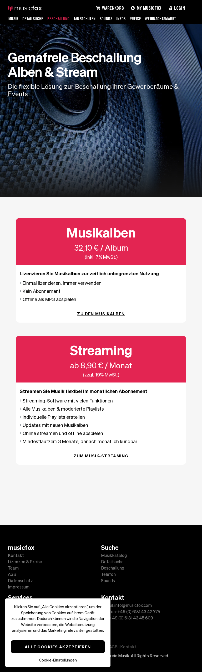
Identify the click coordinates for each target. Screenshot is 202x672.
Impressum (18, 587)
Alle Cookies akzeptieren (58, 646)
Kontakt (16, 555)
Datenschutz (20, 580)
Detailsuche (32, 18)
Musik (13, 18)
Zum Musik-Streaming (100, 455)
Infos (121, 18)
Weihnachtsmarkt (160, 18)
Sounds (106, 18)
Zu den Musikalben (101, 313)
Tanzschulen (85, 18)
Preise (135, 18)
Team (13, 568)
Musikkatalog (114, 555)
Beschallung (58, 18)
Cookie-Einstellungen (58, 660)
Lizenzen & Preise (25, 561)
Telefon (108, 574)
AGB (12, 574)
